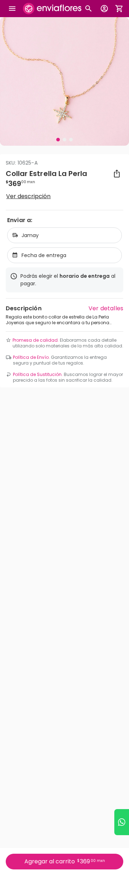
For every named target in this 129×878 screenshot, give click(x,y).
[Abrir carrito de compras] (119, 8)
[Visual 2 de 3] (64, 139)
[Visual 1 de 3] (58, 139)
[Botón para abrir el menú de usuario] (104, 8)
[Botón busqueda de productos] (88, 8)
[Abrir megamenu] (12, 8)
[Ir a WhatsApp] (121, 822)
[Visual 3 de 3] (71, 139)
